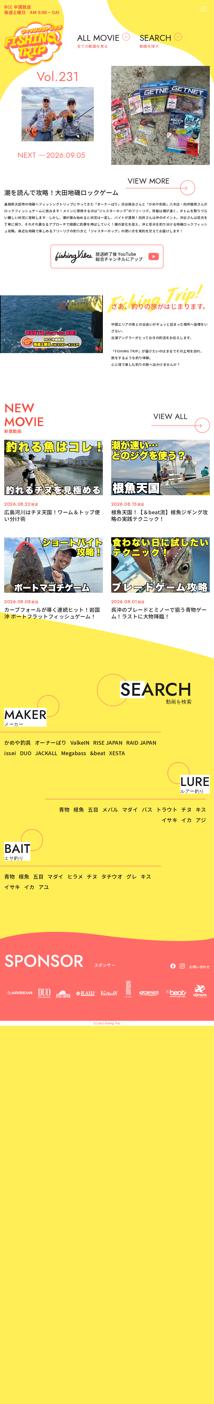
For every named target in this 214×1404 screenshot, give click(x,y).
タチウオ (111, 876)
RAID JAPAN (141, 742)
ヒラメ (75, 876)
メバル (110, 809)
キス (201, 809)
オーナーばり (51, 742)
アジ (201, 820)
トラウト (166, 809)
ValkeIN (80, 742)
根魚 (78, 809)
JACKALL (46, 753)
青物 (64, 809)
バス (147, 809)
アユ (43, 887)
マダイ (130, 809)
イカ (186, 820)
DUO (26, 753)
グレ (131, 876)
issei (10, 753)
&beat (98, 753)
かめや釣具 (17, 742)
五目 (93, 809)
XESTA (117, 753)
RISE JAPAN (107, 742)
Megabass (73, 753)
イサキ (170, 820)
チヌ (186, 809)
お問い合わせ (199, 966)
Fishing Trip (112, 1023)
